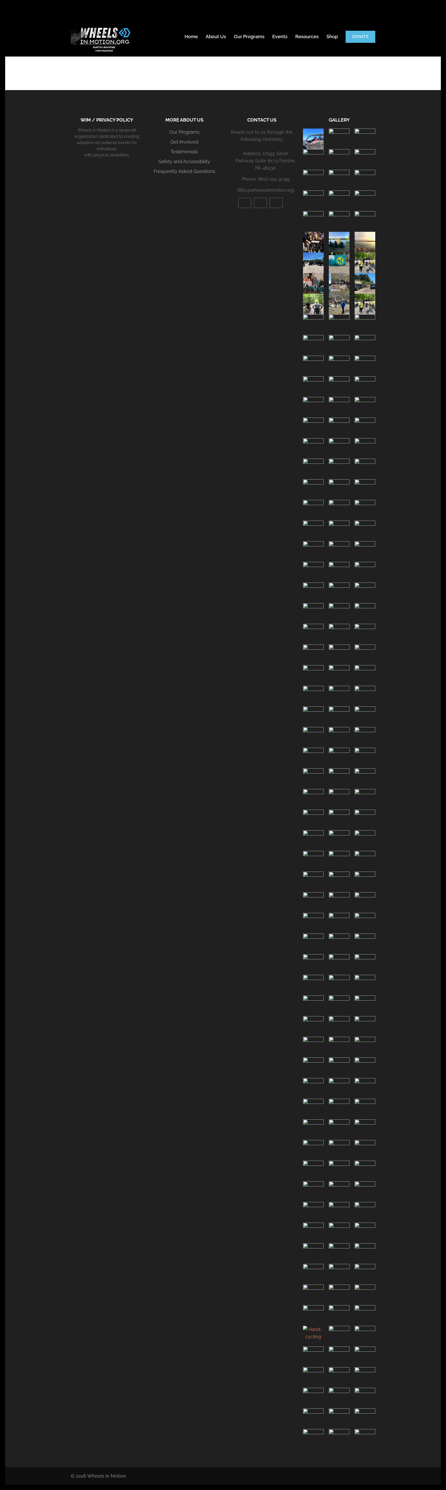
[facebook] (276, 203)
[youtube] (244, 203)
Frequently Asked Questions (184, 171)
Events (280, 36)
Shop (332, 36)
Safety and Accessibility (184, 161)
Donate (360, 37)
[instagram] (260, 203)
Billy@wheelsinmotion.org (265, 190)
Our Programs (249, 36)
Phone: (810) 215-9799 (266, 179)
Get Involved (184, 142)
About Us (216, 36)
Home (191, 36)
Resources (307, 36)
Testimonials (184, 151)
